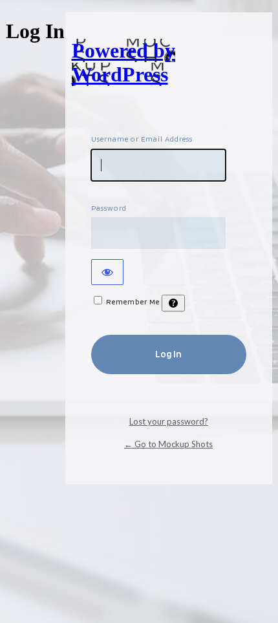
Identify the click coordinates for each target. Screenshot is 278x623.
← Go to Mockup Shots (168, 444)
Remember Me (133, 301)
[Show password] (107, 272)
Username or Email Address (142, 138)
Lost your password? (168, 421)
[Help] (173, 303)
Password (109, 208)
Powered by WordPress (123, 62)
